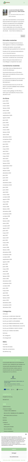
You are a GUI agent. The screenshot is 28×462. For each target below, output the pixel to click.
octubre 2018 (6, 216)
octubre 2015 (6, 257)
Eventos (5, 417)
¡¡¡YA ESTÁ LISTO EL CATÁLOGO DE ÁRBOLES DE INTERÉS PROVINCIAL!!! (14, 80)
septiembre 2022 (7, 166)
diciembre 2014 (7, 281)
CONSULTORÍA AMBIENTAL (10, 410)
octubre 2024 (6, 142)
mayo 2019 (6, 202)
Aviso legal (23, 460)
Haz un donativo (8, 429)
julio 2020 (5, 187)
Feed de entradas (8, 347)
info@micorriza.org (7, 396)
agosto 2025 (6, 118)
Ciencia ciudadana (8, 431)
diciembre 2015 (7, 252)
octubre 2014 (6, 286)
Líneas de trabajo (7, 409)
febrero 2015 (6, 276)
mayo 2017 (6, 233)
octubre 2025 (6, 113)
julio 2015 (5, 264)
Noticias (14, 16)
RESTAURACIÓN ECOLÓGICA (10, 415)
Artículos (5, 314)
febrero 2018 (6, 221)
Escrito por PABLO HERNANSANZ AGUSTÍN (14, 326)
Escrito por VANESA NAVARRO (11, 330)
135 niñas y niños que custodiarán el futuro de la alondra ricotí (13, 74)
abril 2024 (5, 151)
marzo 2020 (6, 194)
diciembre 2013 (7, 302)
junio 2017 (5, 230)
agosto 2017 (6, 228)
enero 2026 (6, 110)
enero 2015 (6, 278)
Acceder (5, 344)
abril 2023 (5, 158)
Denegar (14, 453)
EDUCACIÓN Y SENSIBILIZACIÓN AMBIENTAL (14, 413)
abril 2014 (5, 293)
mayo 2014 (6, 290)
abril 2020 (5, 192)
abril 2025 (5, 127)
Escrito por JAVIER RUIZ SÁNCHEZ (11, 316)
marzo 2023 (6, 161)
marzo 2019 (6, 206)
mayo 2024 (6, 149)
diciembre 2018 (7, 211)
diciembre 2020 (7, 182)
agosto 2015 (6, 262)
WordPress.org (7, 351)
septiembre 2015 (7, 259)
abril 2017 (5, 235)
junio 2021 (5, 178)
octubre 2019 (6, 197)
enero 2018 (6, 223)
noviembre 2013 (7, 305)
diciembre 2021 (7, 173)
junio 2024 (5, 146)
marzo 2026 (6, 106)
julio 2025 (5, 120)
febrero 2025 (6, 132)
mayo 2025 (6, 125)
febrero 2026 (6, 108)
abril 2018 (5, 218)
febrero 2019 (6, 209)
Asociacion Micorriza (16, 14)
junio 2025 (5, 122)
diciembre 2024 (7, 137)
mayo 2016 (6, 242)
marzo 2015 (6, 274)
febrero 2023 (6, 163)
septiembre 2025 (7, 115)
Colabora (5, 422)
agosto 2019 (6, 199)
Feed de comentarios (9, 349)
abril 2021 (5, 180)
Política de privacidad (15, 460)
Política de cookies (7, 460)
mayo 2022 (6, 168)
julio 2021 (5, 175)
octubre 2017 (6, 226)
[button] (26, 434)
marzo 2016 (6, 247)
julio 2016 (5, 240)
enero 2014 (6, 300)
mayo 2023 (6, 156)
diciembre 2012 (7, 307)
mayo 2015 (6, 269)
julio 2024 (5, 144)
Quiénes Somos (6, 406)
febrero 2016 (6, 250)
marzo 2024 (6, 154)
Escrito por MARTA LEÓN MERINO (11, 321)
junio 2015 (5, 266)
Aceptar (14, 449)
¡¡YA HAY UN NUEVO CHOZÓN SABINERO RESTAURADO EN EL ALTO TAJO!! (13, 86)
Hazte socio (7, 424)
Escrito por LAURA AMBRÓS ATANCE (12, 318)
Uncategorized (7, 338)
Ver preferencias (14, 456)
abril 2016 (5, 245)
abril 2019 (5, 204)
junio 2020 (5, 190)
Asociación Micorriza (8, 72)
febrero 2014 (6, 298)
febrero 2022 (6, 170)
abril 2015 (5, 271)
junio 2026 (5, 101)
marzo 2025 (6, 130)
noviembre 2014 (7, 283)
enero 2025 (6, 134)
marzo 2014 (6, 295)
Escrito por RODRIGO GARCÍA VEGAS (12, 328)
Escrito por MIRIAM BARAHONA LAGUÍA (13, 323)
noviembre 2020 (7, 185)
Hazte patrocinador (9, 426)
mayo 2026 (6, 103)
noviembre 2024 (7, 139)
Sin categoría (6, 335)
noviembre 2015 (7, 254)
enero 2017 (6, 238)
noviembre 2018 (7, 214)
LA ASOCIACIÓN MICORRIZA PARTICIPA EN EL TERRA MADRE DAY (17, 11)
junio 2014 (5, 288)
